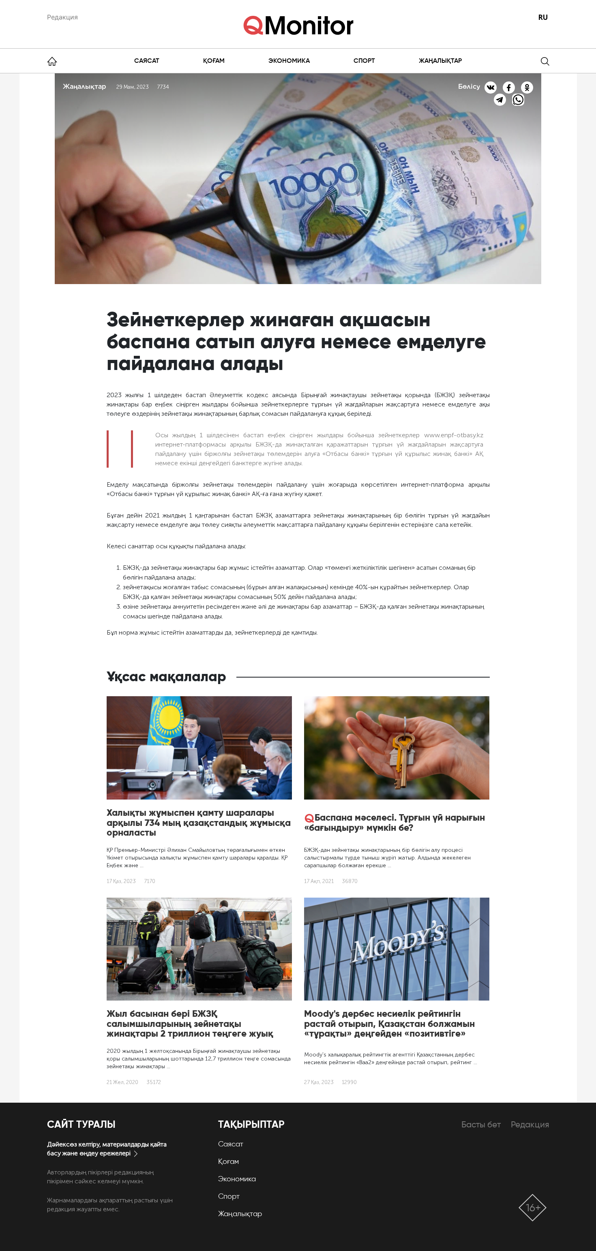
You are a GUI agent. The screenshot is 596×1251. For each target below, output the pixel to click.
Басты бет (481, 1124)
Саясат (146, 60)
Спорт (364, 60)
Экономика (289, 60)
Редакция (62, 17)
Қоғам (214, 60)
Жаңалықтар (440, 60)
